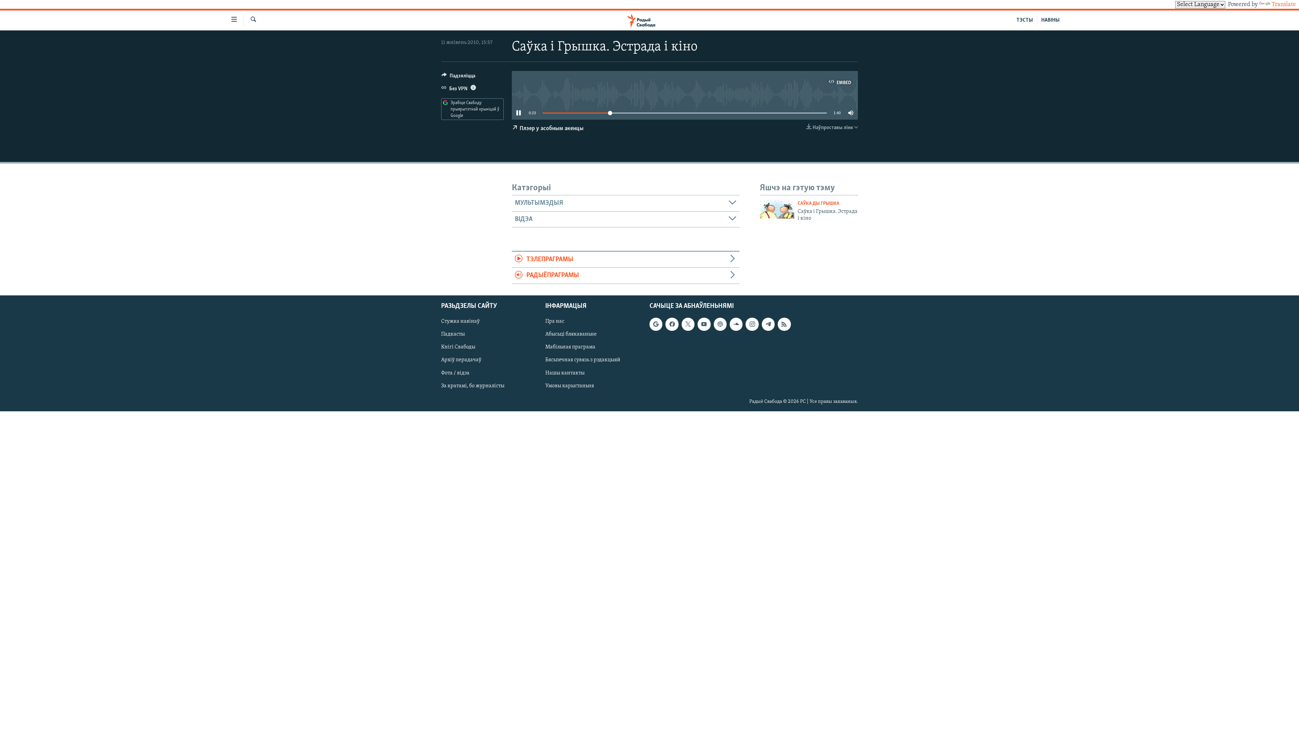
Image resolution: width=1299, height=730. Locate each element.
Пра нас (554, 321)
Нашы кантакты (565, 372)
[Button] (458, 77)
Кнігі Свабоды (458, 347)
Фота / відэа (455, 372)
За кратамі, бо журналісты (472, 385)
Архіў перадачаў (461, 360)
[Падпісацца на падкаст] (720, 324)
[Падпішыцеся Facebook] (671, 324)
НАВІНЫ (1050, 20)
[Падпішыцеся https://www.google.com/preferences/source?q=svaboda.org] (656, 324)
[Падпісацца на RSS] (784, 324)
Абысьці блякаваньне (571, 334)
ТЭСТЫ (1025, 20)
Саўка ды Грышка (818, 203)
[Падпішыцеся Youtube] (704, 324)
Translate (1284, 5)
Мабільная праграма (570, 347)
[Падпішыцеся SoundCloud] (736, 324)
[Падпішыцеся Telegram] (768, 324)
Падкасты (453, 334)
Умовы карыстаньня (569, 385)
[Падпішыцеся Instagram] (752, 324)
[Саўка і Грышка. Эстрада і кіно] (777, 209)
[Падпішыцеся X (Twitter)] (688, 324)
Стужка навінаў (460, 321)
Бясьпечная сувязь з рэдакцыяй (582, 360)
